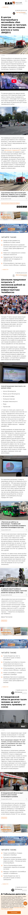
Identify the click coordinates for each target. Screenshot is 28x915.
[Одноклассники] (20, 207)
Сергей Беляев (20, 12)
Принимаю (14, 912)
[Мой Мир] (24, 207)
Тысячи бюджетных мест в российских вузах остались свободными (11, 657)
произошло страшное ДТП (12, 150)
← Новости (4, 7)
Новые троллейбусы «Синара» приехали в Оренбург (12, 673)
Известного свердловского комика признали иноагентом (14, 253)
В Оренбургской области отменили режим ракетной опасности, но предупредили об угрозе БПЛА (14, 664)
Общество (12, 203)
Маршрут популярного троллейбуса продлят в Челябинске (14, 872)
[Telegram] (22, 207)
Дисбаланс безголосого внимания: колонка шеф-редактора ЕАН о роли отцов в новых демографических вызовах (15, 247)
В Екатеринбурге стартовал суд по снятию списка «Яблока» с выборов (14, 264)
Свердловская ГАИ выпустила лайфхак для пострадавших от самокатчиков (12, 259)
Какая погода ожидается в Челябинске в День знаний (11, 241)
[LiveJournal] (26, 207)
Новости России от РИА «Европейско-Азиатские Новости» (10, 3)
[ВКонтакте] (18, 207)
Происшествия (5, 203)
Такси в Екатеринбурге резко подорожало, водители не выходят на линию (14, 867)
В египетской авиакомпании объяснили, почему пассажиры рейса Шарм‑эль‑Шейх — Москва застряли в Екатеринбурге (14, 860)
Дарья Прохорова (21, 275)
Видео (17, 203)
